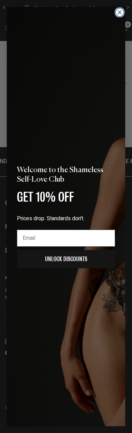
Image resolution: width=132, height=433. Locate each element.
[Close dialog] (119, 12)
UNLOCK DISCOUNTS (66, 259)
